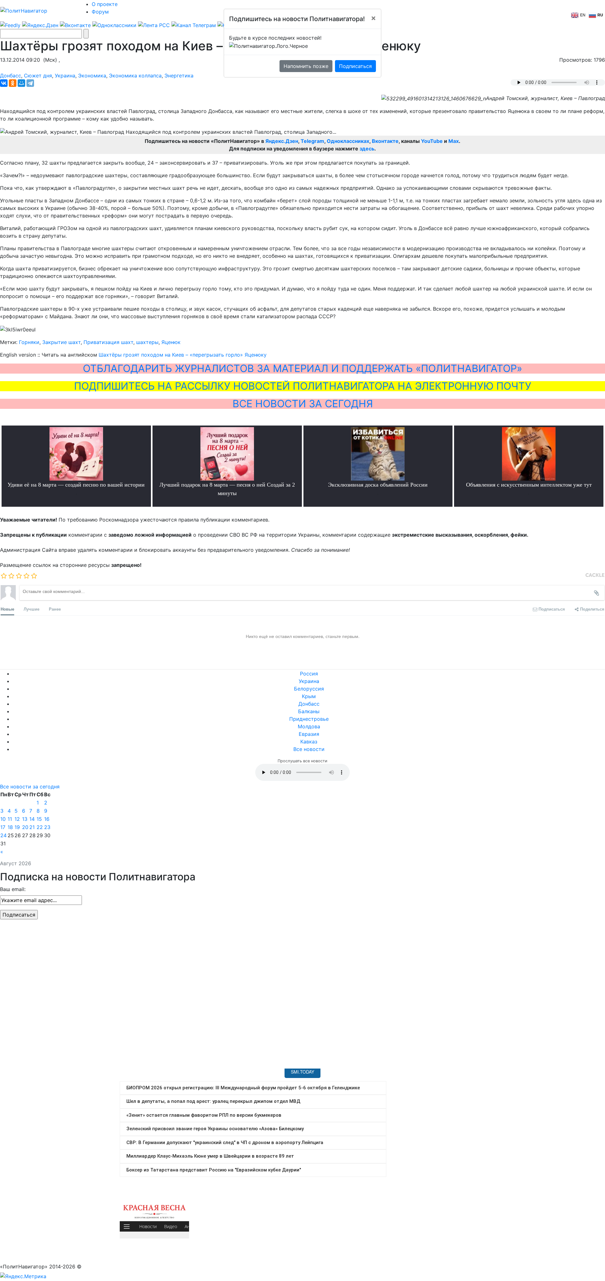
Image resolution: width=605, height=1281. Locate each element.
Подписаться (355, 66)
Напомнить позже (306, 66)
